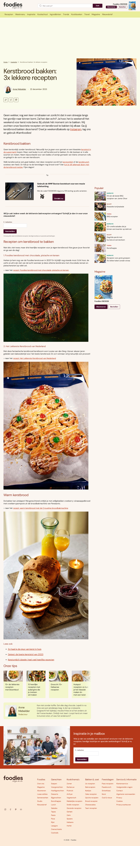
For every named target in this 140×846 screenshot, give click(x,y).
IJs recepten (90, 783)
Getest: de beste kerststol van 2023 (25, 654)
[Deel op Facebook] (11, 100)
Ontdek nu (58, 198)
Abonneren (111, 7)
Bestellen (122, 7)
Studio (39, 801)
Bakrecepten (90, 787)
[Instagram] (5, 809)
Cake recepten (91, 794)
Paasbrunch (106, 787)
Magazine (41, 787)
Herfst (69, 826)
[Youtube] (21, 809)
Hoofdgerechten (57, 790)
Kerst (104, 794)
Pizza (53, 819)
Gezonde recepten (74, 808)
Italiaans (70, 822)
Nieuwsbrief (41, 805)
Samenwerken (42, 797)
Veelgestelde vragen (124, 787)
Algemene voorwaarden (125, 794)
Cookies (119, 801)
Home (6, 62)
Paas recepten (107, 783)
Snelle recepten (73, 805)
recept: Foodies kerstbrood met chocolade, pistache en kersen (41, 270)
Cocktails (54, 833)
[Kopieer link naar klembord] (6, 100)
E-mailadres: (8, 222)
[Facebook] (10, 809)
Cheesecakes (90, 805)
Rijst (52, 822)
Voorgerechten (57, 787)
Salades (54, 808)
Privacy (119, 797)
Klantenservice (122, 783)
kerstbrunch (84, 162)
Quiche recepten (91, 797)
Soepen (54, 783)
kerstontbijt (68, 162)
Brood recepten (91, 801)
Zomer (69, 783)
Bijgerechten (56, 797)
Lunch (53, 805)
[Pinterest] (16, 809)
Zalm (69, 815)
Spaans (70, 819)
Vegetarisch (71, 797)
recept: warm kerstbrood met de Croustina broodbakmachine (40, 508)
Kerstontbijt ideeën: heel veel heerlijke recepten (31, 659)
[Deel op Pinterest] (16, 100)
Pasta (53, 815)
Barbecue (70, 787)
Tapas (53, 812)
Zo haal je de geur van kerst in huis (24, 649)
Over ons (40, 783)
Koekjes (88, 790)
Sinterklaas (106, 790)
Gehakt (69, 812)
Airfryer (70, 794)
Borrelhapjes (56, 801)
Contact (119, 790)
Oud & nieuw (107, 797)
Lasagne (54, 826)
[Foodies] (19, 5)
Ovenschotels (56, 829)
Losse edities (42, 794)
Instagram (75, 129)
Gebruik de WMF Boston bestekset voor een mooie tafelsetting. (61, 185)
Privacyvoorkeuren (123, 805)
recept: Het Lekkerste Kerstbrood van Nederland (34, 358)
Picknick (70, 790)
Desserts (54, 794)
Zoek (97, 6)
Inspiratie (14, 62)
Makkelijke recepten (74, 801)
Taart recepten (91, 808)
